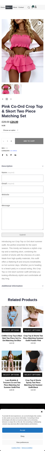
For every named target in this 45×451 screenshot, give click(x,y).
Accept (22, 430)
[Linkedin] (15, 155)
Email (8, 183)
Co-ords (13, 150)
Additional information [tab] (12, 286)
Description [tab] (7, 166)
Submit (22, 235)
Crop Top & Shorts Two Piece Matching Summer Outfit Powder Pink (33, 338)
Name (8, 172)
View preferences (22, 442)
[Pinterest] (11, 155)
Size (3, 125)
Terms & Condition (27, 448)
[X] (7, 155)
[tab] (22, 166)
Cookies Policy (16, 448)
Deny (22, 436)
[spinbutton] (7, 141)
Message (6, 205)
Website (5, 194)
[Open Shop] (11, 7)
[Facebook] (2, 155)
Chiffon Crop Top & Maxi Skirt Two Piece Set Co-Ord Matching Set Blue (12, 338)
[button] (42, 412)
